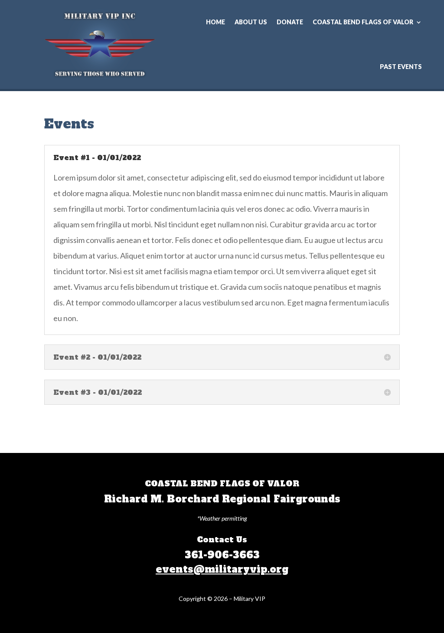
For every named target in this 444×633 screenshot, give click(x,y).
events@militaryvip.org (222, 569)
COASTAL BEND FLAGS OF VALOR (363, 22)
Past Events (401, 66)
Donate (290, 22)
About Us (251, 22)
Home (215, 22)
